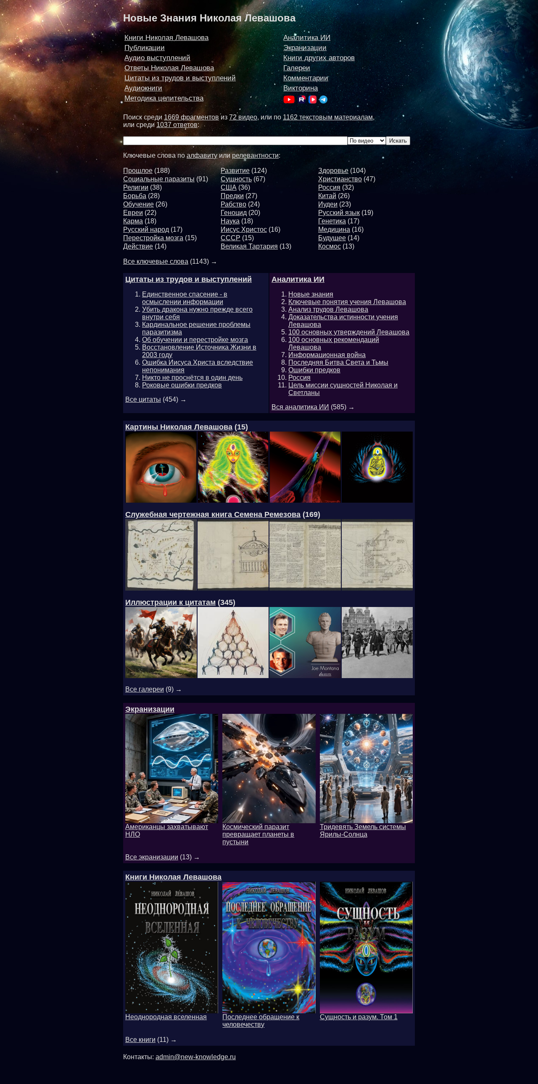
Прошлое (138, 170)
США (229, 187)
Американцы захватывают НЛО (166, 830)
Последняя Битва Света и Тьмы (338, 362)
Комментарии (305, 78)
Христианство (340, 179)
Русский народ (146, 229)
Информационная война (327, 354)
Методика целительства (163, 98)
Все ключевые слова (155, 261)
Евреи (133, 212)
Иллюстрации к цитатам (170, 602)
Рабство (233, 204)
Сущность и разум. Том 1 (359, 1016)
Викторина (300, 88)
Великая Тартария (249, 246)
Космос (329, 246)
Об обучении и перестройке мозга (195, 339)
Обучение (138, 204)
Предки (232, 195)
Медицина (334, 229)
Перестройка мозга (153, 237)
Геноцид (234, 212)
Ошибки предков (314, 370)
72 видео (243, 117)
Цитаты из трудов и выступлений (180, 78)
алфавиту (202, 155)
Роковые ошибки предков (182, 385)
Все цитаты (143, 399)
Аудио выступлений (157, 58)
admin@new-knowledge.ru (196, 1056)
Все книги (140, 1039)
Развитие (235, 170)
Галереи (296, 68)
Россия (329, 187)
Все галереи (144, 689)
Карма (133, 221)
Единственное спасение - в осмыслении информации (184, 298)
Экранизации (305, 48)
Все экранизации (151, 857)
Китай (327, 195)
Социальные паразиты (159, 179)
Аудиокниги (143, 88)
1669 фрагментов (191, 117)
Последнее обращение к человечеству (260, 1020)
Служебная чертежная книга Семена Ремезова (213, 514)
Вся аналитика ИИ (300, 407)
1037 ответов (177, 124)
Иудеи (328, 204)
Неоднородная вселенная (166, 1016)
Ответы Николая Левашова (169, 68)
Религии (135, 187)
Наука (230, 221)
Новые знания (310, 294)
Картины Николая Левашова (178, 427)
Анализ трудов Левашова (328, 309)
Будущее (332, 237)
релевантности (255, 155)
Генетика (332, 221)
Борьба (134, 195)
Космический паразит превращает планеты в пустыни (258, 834)
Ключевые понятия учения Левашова (347, 301)
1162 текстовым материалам (328, 117)
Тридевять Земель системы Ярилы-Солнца (363, 830)
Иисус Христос (244, 229)
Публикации (144, 48)
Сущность (236, 179)
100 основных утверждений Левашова (348, 332)
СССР (230, 237)
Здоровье (333, 170)
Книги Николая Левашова (166, 38)
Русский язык (339, 212)
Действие (138, 246)
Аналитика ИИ (306, 38)
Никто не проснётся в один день (192, 377)
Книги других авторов (319, 58)
